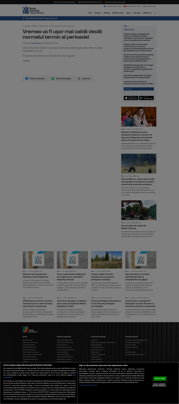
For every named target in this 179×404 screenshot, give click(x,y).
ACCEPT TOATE (160, 378)
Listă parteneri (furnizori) (88, 385)
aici (28, 392)
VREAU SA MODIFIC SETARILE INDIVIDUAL (159, 384)
